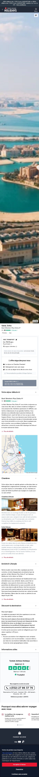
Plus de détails (8, 431)
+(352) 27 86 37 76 (21, 687)
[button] (19, 392)
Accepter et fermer (19, 764)
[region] (19, 761)
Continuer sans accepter (19, 774)
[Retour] (2, 9)
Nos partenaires (7, 753)
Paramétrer (19, 769)
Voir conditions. (21, 5)
